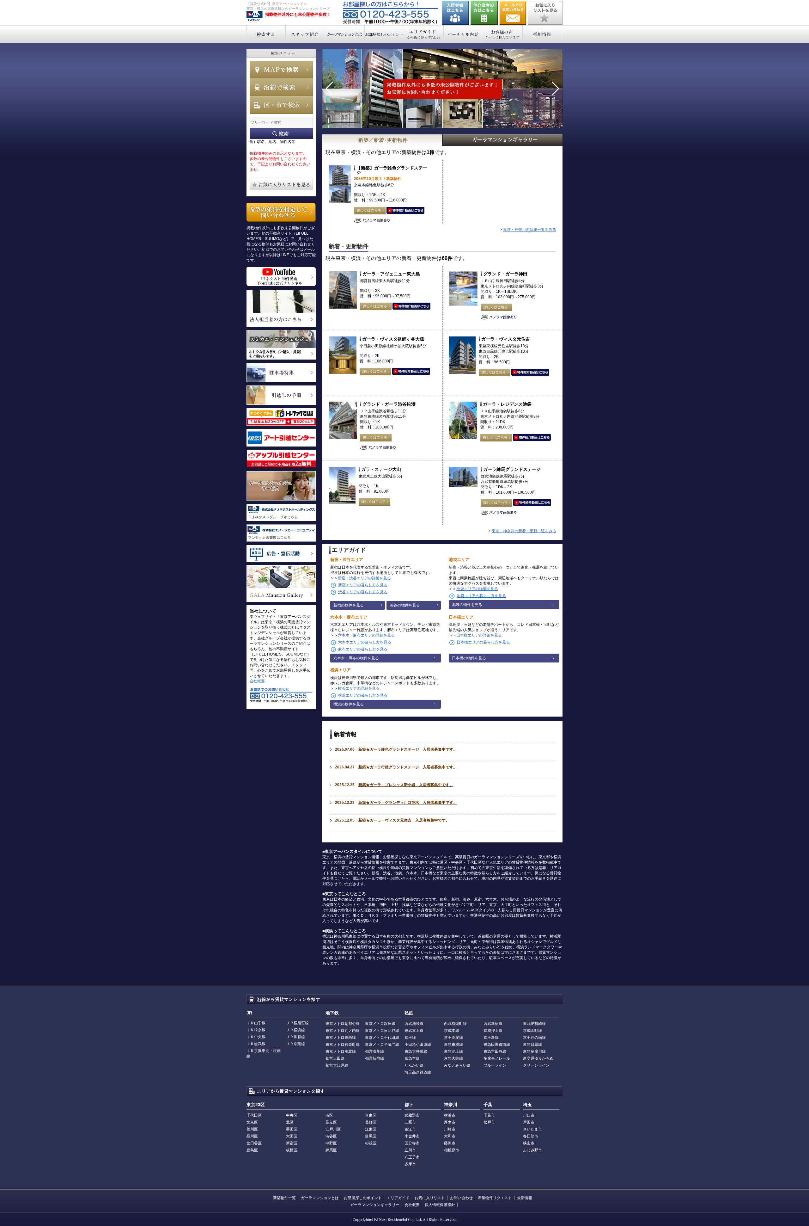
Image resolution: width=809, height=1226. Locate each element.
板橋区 (291, 1150)
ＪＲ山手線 (255, 1023)
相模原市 (451, 1150)
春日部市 (530, 1136)
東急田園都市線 (497, 1044)
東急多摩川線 (534, 1051)
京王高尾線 (453, 1037)
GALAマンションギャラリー (503, 140)
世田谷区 (254, 1143)
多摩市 (410, 1164)
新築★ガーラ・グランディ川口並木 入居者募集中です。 (407, 802)
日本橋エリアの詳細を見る (479, 635)
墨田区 (291, 1129)
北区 (290, 1122)
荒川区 (252, 1129)
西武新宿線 (493, 1023)
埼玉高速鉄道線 (417, 1072)
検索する (266, 34)
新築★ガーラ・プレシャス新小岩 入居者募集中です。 (405, 785)
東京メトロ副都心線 (342, 1023)
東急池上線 (453, 1051)
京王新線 (491, 1037)
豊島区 (252, 1150)
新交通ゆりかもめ (538, 1058)
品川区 (252, 1136)
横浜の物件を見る (348, 704)
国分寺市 (412, 1143)
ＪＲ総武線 (255, 1044)
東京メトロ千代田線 (382, 1037)
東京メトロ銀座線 (380, 1023)
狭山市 (528, 1143)
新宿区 (291, 1143)
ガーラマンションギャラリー (374, 1205)
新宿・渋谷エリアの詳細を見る (364, 578)
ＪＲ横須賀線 (297, 1023)
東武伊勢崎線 (534, 1023)
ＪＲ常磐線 (295, 1037)
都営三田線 (334, 1058)
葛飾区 (370, 1122)
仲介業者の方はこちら (484, 13)
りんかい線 (413, 1065)
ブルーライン (495, 1065)
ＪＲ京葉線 (295, 1044)
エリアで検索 (281, 105)
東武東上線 (413, 1030)
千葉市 (489, 1115)
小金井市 (412, 1136)
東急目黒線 (532, 1044)
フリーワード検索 (281, 133)
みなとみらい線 (457, 1065)
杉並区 (370, 1143)
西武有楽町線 (455, 1023)
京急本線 (412, 1058)
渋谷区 (331, 1136)
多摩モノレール (497, 1058)
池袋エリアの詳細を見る (477, 589)
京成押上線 (493, 1030)
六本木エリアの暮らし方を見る (364, 642)
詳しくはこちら (370, 210)
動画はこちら (405, 210)
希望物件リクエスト (495, 1198)
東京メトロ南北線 (340, 1051)
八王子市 (412, 1157)
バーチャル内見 (463, 34)
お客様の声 (503, 34)
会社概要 (257, 681)
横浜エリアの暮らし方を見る (362, 695)
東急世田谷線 (495, 1051)
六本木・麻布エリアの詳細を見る (366, 635)
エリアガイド (424, 34)
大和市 (449, 1136)
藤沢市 (449, 1143)
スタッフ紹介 (305, 34)
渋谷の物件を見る (405, 605)
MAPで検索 (281, 69)
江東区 (370, 1129)
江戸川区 (333, 1129)
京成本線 (451, 1030)
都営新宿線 (374, 1058)
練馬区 (331, 1150)
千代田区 (254, 1115)
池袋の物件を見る (467, 604)
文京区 (252, 1122)
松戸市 (489, 1122)
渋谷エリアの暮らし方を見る (362, 592)
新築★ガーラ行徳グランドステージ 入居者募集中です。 (407, 767)
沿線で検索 (281, 87)
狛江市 (410, 1129)
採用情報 (542, 34)
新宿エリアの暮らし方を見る (362, 585)
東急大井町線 (415, 1051)
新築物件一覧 (284, 1198)
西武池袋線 (413, 1023)
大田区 (291, 1136)
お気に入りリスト (430, 1198)
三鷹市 (410, 1122)
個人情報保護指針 (440, 1205)
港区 (329, 1115)
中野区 (331, 1143)
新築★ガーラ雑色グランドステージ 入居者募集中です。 (407, 749)
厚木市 (449, 1122)
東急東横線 (453, 1044)
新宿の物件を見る (348, 605)
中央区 (291, 1115)
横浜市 (449, 1115)
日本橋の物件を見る (469, 658)
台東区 (370, 1115)
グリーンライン (536, 1065)
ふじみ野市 (532, 1150)
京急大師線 (453, 1058)
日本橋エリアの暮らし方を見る (483, 642)
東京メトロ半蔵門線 (382, 1044)
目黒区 (370, 1136)
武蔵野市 (412, 1115)
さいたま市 (532, 1129)
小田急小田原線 (417, 1044)
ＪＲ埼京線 (255, 1030)
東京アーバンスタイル (254, 16)
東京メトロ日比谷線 (382, 1030)
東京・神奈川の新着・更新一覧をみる (524, 531)
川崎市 (449, 1129)
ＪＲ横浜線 (295, 1030)
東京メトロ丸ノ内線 (342, 1030)
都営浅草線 (374, 1051)
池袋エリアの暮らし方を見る (481, 596)
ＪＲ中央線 (255, 1037)
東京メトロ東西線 (340, 1037)
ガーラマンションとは (345, 34)
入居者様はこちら (455, 13)
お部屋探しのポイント (384, 34)
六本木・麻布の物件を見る (356, 658)
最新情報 (524, 1198)
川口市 (528, 1115)
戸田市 (528, 1122)
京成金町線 (532, 1030)
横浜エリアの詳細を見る (359, 688)
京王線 (410, 1037)
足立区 (331, 1122)
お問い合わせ (512, 13)
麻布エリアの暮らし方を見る (362, 649)
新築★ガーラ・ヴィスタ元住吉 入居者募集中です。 (403, 820)
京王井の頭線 (534, 1037)
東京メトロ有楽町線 (342, 1044)
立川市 (410, 1150)
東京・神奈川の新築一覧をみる (529, 229)
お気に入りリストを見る (545, 13)
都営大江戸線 (336, 1065)
